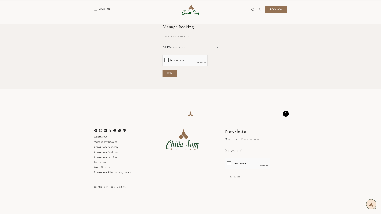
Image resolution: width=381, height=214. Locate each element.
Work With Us (102, 167)
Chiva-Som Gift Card (106, 157)
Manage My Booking (105, 142)
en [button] (108, 9)
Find (169, 73)
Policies (109, 187)
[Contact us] (260, 9)
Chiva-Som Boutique (106, 152)
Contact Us (100, 137)
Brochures (122, 187)
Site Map (98, 187)
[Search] (253, 9)
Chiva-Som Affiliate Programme (112, 172)
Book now (276, 9)
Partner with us (102, 162)
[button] (99, 10)
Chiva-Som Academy (106, 147)
